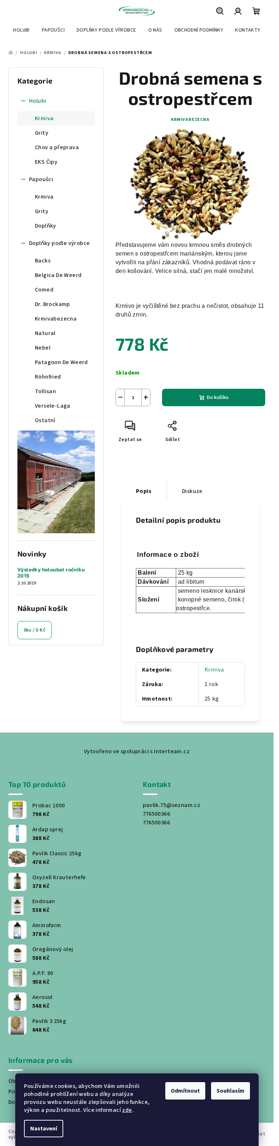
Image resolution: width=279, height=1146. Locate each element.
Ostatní (45, 420)
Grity (41, 133)
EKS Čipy (46, 162)
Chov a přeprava (57, 147)
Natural (45, 333)
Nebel (42, 348)
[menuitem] (21, 30)
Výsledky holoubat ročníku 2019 (51, 573)
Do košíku (218, 397)
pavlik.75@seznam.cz (172, 805)
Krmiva (44, 118)
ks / (34, 630)
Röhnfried (48, 377)
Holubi (37, 101)
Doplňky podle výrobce (59, 243)
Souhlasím (230, 1091)
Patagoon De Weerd (61, 362)
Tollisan (45, 391)
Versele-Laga (52, 406)
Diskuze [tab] (192, 491)
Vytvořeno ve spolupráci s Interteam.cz (137, 751)
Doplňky (45, 226)
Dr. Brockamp (52, 304)
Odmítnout (185, 1091)
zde (127, 1110)
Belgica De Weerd (58, 275)
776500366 (156, 814)
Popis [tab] (143, 491)
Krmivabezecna (56, 319)
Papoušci (41, 179)
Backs (42, 261)
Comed (44, 290)
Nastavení (43, 1129)
